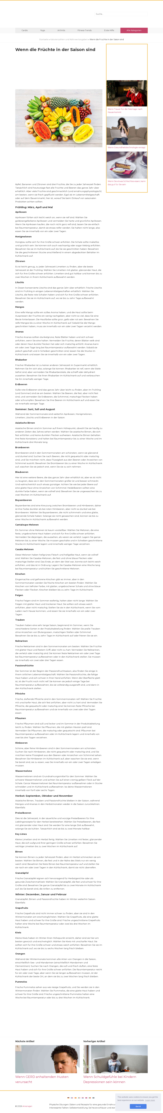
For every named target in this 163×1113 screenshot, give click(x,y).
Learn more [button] (150, 1100)
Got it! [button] (138, 1106)
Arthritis (61, 30)
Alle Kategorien (134, 30)
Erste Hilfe (109, 30)
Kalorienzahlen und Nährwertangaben (69, 39)
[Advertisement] (53, 14)
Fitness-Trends (85, 30)
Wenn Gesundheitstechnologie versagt (126, 147)
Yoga (42, 30)
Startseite (43, 39)
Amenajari (27, 1106)
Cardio (25, 30)
